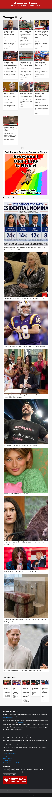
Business (12, 769)
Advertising (6, 769)
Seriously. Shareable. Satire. (8, 790)
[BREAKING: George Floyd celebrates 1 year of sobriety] (10, 121)
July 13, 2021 (38, 68)
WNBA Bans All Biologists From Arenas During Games (15, 744)
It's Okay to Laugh (7, 760)
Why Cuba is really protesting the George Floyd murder (40, 64)
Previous (19, 147)
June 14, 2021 (29, 99)
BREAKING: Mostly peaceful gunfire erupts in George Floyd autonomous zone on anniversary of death (41, 96)
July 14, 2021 (23, 69)
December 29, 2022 (24, 38)
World (21, 59)
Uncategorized (7, 774)
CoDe (36, 794)
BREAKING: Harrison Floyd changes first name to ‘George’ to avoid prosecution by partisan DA (10, 34)
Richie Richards (7, 132)
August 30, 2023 (7, 40)
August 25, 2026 (7, 696)
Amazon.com (20, 722)
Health (41, 769)
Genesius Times (25, 3)
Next (33, 147)
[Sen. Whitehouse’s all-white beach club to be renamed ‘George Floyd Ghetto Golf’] (10, 87)
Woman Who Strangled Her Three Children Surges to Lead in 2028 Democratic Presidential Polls (24, 747)
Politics (9, 59)
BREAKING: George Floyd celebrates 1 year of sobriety (10, 129)
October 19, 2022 (39, 40)
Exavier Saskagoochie (24, 37)
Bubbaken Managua (8, 99)
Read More (6, 48)
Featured (36, 769)
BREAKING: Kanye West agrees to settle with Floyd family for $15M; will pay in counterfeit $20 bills (41, 34)
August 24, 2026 (35, 694)
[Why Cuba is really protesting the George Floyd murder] (41, 56)
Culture (5, 59)
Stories (27, 90)
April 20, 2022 (7, 69)
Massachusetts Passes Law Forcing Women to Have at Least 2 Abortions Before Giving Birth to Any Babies (26, 692)
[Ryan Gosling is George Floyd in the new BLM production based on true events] (26, 87)
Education (23, 769)
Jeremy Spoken (23, 99)
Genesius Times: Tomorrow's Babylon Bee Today (13, 762)
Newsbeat (25, 57)
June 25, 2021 (7, 100)
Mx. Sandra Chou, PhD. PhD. (9, 68)
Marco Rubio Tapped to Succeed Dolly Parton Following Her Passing (18, 734)
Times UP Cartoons (7, 758)
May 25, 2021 (38, 102)
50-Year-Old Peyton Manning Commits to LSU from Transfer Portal (18, 737)
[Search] (48, 10)
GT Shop (5, 756)
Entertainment (22, 90)
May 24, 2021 (13, 132)
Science (40, 59)
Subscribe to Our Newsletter (9, 753)
